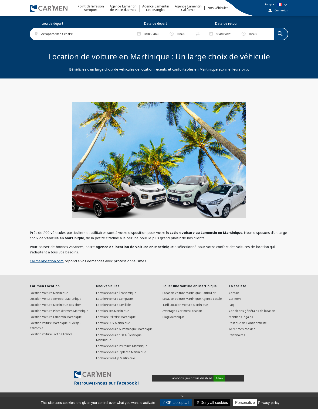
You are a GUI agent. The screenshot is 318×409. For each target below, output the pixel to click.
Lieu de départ (52, 23)
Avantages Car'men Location (182, 311)
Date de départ (155, 23)
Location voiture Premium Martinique (121, 346)
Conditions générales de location (252, 311)
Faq (231, 305)
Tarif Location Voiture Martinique (185, 305)
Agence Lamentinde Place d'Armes (123, 8)
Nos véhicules (217, 8)
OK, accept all (177, 403)
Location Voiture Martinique (49, 293)
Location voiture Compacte (114, 299)
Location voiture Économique (116, 293)
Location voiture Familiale (113, 305)
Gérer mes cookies (242, 329)
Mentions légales (241, 317)
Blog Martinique (173, 317)
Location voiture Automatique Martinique (124, 329)
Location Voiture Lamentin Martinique (56, 317)
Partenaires (237, 335)
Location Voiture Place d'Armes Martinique (59, 311)
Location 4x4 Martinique (112, 311)
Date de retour (226, 23)
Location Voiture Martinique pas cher (55, 305)
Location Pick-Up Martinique (115, 358)
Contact (234, 293)
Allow (219, 378)
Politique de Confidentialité (248, 323)
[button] (84, 34)
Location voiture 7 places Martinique (121, 352)
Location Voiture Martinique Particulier (189, 293)
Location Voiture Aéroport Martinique (55, 299)
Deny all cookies (214, 403)
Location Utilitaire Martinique (116, 317)
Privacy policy (269, 403)
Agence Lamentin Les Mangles (155, 8)
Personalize (245, 403)
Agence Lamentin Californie (188, 8)
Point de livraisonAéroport (91, 8)
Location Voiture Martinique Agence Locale (192, 299)
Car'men (235, 299)
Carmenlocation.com (47, 261)
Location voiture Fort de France (51, 334)
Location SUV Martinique (113, 323)
